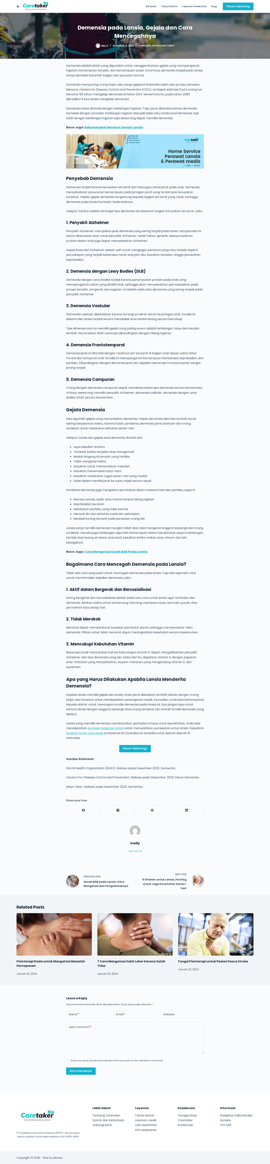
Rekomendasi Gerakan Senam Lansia (113, 127)
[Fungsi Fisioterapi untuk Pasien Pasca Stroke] (215, 934)
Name (74, 1014)
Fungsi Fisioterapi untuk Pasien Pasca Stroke (213, 961)
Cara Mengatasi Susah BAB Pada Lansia (115, 552)
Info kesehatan (146, 1130)
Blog (214, 6)
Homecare (144, 45)
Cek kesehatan (146, 1125)
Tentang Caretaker (106, 1115)
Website (169, 1014)
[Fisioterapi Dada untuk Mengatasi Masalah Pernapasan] (54, 934)
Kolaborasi (185, 1125)
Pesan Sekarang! (135, 748)
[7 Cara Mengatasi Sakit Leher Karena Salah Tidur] (135, 934)
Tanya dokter (169, 6)
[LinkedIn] (187, 810)
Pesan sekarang (238, 6)
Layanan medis (145, 1120)
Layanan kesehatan (194, 6)
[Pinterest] (152, 810)
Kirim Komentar (81, 1071)
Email (120, 1014)
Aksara (57, 1158)
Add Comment (80, 1027)
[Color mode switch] (18, 6)
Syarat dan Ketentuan (108, 1120)
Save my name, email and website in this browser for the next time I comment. (117, 1060)
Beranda (151, 6)
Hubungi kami (102, 1125)
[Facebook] (83, 810)
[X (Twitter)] (118, 810)
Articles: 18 (135, 851)
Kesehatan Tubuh (163, 45)
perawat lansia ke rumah (106, 728)
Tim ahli (225, 1125)
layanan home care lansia (84, 733)
